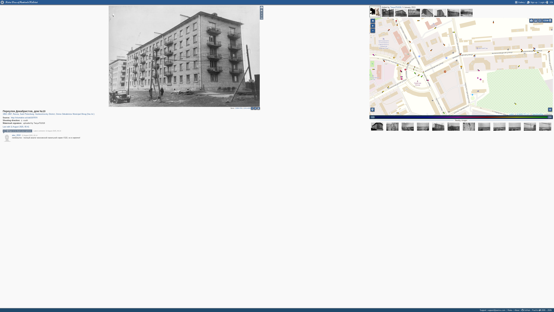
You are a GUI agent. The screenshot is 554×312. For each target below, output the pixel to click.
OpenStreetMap (537, 114)
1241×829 (246, 108)
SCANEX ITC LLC (523, 114)
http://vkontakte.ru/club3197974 (24, 118)
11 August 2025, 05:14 (29, 135)
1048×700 (238, 108)
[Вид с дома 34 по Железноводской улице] (408, 127)
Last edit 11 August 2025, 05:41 (16, 127)
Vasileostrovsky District (45, 114)
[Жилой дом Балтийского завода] (427, 13)
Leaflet (511, 114)
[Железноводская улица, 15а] (438, 127)
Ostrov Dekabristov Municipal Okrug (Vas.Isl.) (75, 114)
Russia (16, 114)
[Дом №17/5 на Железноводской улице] (377, 127)
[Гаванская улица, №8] (453, 13)
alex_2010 (16, 135)
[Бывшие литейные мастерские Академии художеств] (467, 13)
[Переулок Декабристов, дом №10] (461, 66)
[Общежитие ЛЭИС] (401, 13)
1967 (10, 114)
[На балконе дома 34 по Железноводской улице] (392, 127)
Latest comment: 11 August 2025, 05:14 (47, 131)
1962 (5, 114)
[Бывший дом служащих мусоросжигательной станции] (388, 13)
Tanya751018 (395, 7)
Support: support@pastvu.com (492, 310)
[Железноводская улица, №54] (440, 13)
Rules (510, 310)
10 (445, 72)
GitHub (527, 310)
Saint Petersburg (27, 114)
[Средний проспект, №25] (414, 13)
